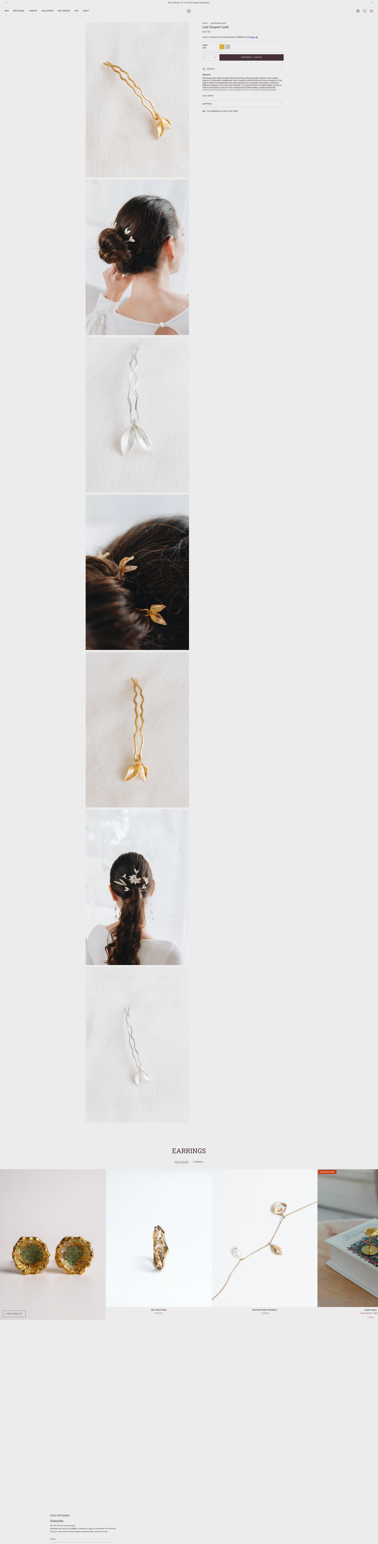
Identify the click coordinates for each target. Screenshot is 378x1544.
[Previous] (6, 2)
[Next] (372, 2)
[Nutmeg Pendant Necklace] (265, 1238)
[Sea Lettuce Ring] (159, 1238)
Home (204, 23)
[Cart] (371, 10)
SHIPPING (207, 104)
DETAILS (211, 69)
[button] (7, 11)
